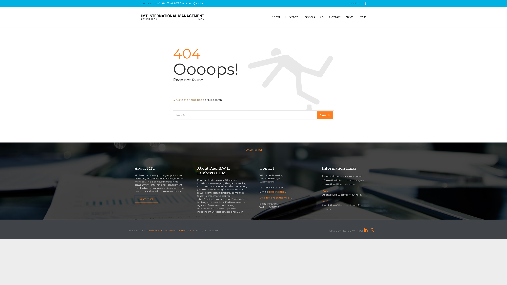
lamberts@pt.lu (277, 191)
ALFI (325, 201)
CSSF (326, 190)
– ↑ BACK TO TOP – (253, 149)
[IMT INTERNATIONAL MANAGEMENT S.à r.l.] (173, 17)
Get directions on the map (274, 197)
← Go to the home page (188, 99)
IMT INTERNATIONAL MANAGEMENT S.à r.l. (169, 230)
